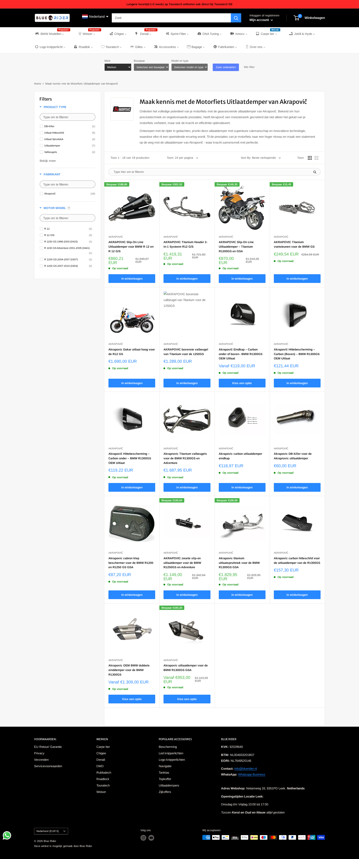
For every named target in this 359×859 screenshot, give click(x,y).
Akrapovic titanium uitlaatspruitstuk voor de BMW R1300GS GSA (239, 563)
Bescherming (168, 746)
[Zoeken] (236, 17)
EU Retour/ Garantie (48, 746)
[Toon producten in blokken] (310, 158)
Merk (108, 60)
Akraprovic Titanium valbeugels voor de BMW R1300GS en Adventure (185, 458)
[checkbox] (69, 126)
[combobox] (171, 17)
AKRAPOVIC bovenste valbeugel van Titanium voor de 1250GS (186, 352)
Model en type (179, 60)
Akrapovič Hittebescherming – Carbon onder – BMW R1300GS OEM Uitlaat (129, 458)
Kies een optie (242, 383)
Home (37, 83)
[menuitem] (52, 34)
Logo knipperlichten (172, 759)
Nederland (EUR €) (47, 831)
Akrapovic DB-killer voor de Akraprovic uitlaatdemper (293, 456)
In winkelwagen (132, 278)
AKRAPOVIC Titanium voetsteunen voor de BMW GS (294, 244)
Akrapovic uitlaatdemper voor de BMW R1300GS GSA (186, 668)
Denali (100, 759)
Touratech (103, 785)
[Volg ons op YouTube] (151, 838)
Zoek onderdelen (226, 67)
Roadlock (102, 779)
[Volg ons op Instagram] (143, 838)
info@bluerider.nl (245, 768)
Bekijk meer (48, 160)
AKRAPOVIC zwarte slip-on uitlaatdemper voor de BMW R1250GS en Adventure (182, 563)
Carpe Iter (103, 746)
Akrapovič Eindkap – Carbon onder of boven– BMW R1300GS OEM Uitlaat (240, 354)
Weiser (101, 792)
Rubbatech (103, 772)
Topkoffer (165, 779)
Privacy (39, 753)
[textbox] (67, 117)
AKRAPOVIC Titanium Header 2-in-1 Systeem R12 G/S (186, 244)
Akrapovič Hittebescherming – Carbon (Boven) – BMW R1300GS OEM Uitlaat (297, 354)
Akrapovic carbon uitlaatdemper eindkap (240, 456)
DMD (100, 766)
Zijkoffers (165, 792)
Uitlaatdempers (169, 785)
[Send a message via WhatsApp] (7, 835)
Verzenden (41, 759)
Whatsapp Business (251, 774)
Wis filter (249, 67)
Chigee (101, 753)
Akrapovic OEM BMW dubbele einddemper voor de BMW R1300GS (129, 670)
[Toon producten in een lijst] (316, 158)
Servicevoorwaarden (48, 766)
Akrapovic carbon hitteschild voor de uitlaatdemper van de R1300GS (297, 560)
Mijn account (260, 20)
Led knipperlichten (171, 753)
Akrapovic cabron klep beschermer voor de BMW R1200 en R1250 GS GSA (130, 563)
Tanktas (164, 772)
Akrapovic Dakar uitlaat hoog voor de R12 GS (131, 352)
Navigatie (165, 766)
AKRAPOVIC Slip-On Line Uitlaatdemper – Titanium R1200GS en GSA (236, 246)
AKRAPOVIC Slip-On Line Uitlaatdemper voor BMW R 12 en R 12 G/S (131, 246)
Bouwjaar (139, 60)
